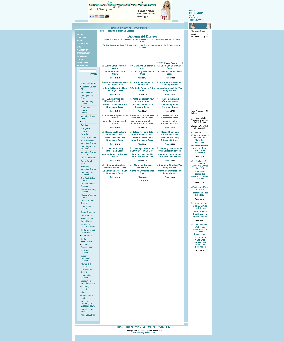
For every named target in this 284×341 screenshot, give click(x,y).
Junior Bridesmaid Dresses (86, 258)
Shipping (151, 327)
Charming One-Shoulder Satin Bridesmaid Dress (169, 155)
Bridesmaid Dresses (86, 251)
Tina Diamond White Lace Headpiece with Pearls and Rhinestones (200, 242)
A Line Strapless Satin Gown (114, 72)
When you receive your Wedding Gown (88, 303)
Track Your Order (196, 20)
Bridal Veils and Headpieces (88, 231)
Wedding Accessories (86, 246)
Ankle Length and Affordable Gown (169, 106)
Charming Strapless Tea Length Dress (169, 172)
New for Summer (88, 137)
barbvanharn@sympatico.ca (144, 333)
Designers (85, 128)
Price (83, 122)
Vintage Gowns (88, 92)
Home (192, 10)
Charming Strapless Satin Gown (142, 172)
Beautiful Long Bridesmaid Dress (115, 155)
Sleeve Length (84, 111)
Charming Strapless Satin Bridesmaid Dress (115, 172)
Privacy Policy (164, 327)
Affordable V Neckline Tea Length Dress (169, 89)
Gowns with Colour (86, 207)
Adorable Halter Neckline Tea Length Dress (115, 89)
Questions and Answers (87, 310)
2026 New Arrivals (85, 133)
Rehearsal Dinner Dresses (88, 225)
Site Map (193, 15)
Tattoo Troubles (88, 212)
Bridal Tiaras (86, 236)
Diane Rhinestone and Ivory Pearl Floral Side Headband (199, 149)
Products (111, 31)
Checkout (193, 17)
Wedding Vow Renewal (87, 173)
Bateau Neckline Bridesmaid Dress (169, 122)
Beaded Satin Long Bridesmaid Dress (170, 139)
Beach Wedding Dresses (88, 185)
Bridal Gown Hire (88, 158)
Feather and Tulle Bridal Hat (200, 194)
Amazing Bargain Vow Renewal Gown (142, 106)
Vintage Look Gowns (87, 97)
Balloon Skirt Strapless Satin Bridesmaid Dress (142, 122)
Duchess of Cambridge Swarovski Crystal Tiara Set (199, 175)
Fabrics (84, 125)
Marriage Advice (88, 315)
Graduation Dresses (86, 276)
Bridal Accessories (86, 240)
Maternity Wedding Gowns (88, 168)
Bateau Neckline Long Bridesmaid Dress (115, 139)
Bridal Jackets (87, 215)
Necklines (85, 107)
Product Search (196, 13)
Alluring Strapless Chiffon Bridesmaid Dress (115, 106)
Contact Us (140, 327)
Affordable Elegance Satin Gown (142, 89)
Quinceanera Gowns (86, 271)
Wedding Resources (86, 287)
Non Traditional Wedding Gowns (88, 142)
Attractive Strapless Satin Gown (115, 122)
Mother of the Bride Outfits (87, 220)
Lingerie (84, 292)
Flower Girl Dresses (86, 265)
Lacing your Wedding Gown (88, 282)
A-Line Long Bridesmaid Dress (142, 72)
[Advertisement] (142, 55)
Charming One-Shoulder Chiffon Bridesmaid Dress (142, 155)
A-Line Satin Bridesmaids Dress (170, 72)
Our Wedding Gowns (87, 102)
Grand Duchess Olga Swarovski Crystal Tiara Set (200, 214)
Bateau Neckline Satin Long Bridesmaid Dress (142, 139)
